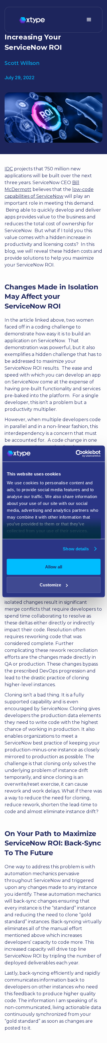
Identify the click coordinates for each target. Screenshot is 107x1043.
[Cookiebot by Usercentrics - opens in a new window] (76, 453)
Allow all (53, 566)
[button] (89, 19)
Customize (50, 584)
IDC (9, 169)
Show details (76, 548)
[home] (30, 19)
